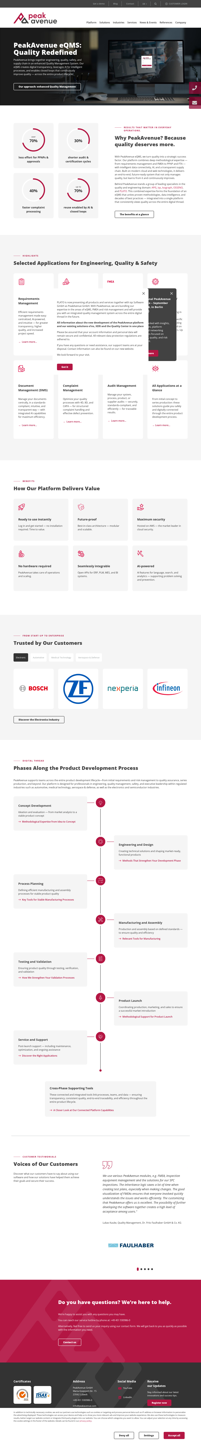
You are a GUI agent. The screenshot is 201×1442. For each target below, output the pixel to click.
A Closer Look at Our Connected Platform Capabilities (83, 1110)
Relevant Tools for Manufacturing (141, 938)
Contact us (69, 1342)
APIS (154, 187)
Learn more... (29, 341)
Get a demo (99, 3)
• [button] (138, 1269)
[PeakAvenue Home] (35, 18)
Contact (130, 3)
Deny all (124, 1435)
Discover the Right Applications (39, 1055)
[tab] (21, 657)
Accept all (174, 1435)
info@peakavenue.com (84, 1405)
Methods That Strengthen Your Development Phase (151, 860)
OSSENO (178, 187)
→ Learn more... (27, 425)
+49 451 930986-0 (120, 1320)
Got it (64, 367)
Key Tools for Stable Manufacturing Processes (48, 899)
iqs (159, 187)
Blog (115, 3)
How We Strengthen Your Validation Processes (48, 977)
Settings (149, 1435)
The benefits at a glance (134, 214)
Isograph (167, 187)
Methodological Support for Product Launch (147, 1016)
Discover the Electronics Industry (39, 719)
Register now (159, 1402)
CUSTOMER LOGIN (178, 3)
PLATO (123, 191)
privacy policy (86, 1421)
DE (144, 3)
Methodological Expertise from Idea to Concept (48, 821)
